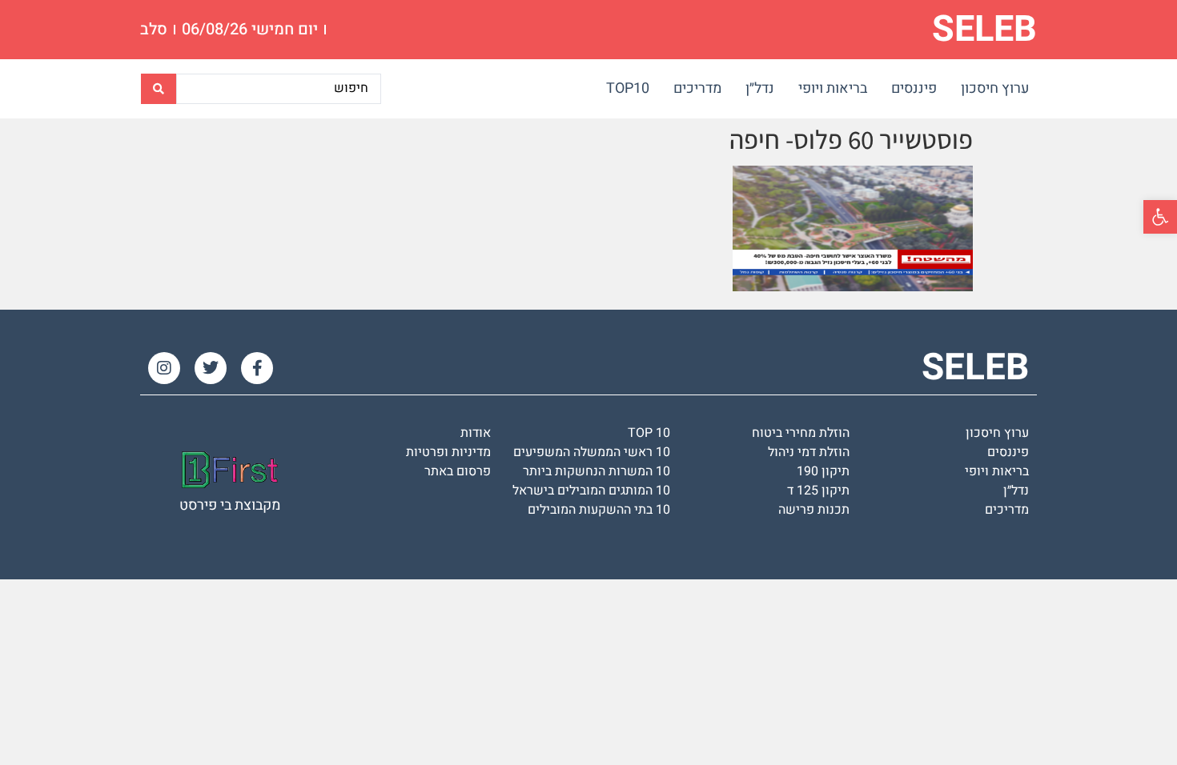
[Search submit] (158, 89)
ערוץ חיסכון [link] (995, 88)
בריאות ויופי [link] (832, 88)
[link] (1160, 217)
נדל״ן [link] (759, 88)
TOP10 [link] (627, 88)
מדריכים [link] (697, 88)
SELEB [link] (984, 29)
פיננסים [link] (914, 88)
